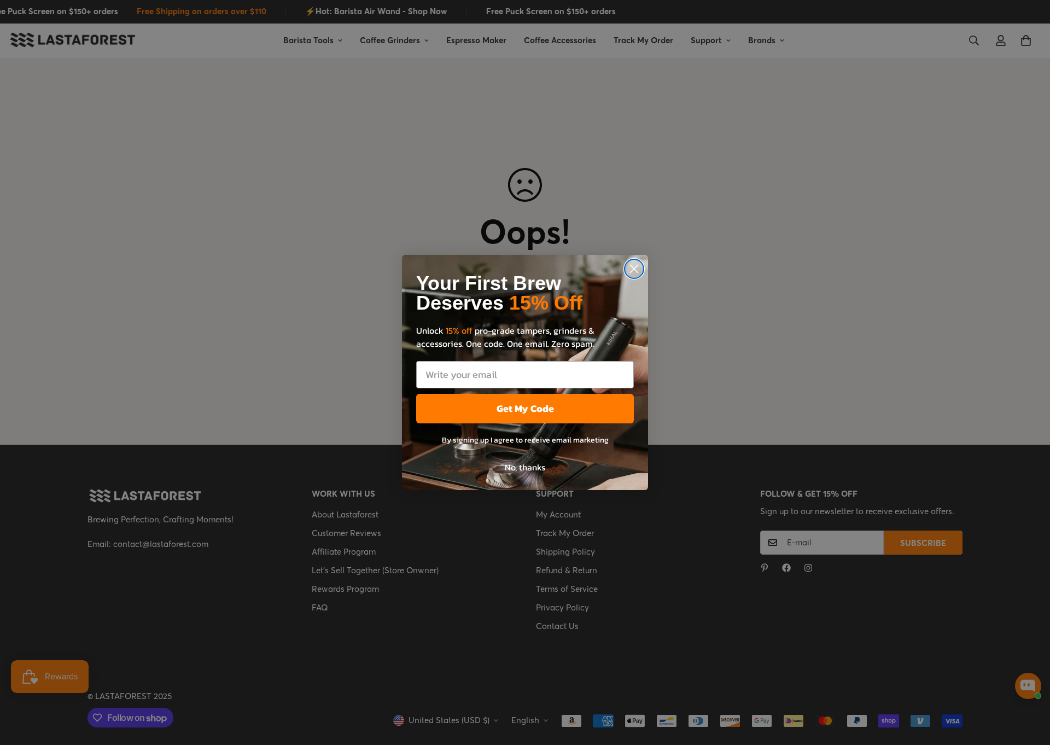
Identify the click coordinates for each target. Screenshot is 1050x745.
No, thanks (525, 467)
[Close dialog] (634, 268)
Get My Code (525, 408)
